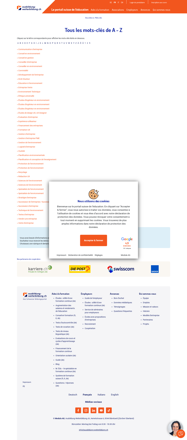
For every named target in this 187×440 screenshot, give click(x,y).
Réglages (99, 255)
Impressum (61, 255)
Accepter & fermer (93, 240)
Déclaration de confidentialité (80, 255)
